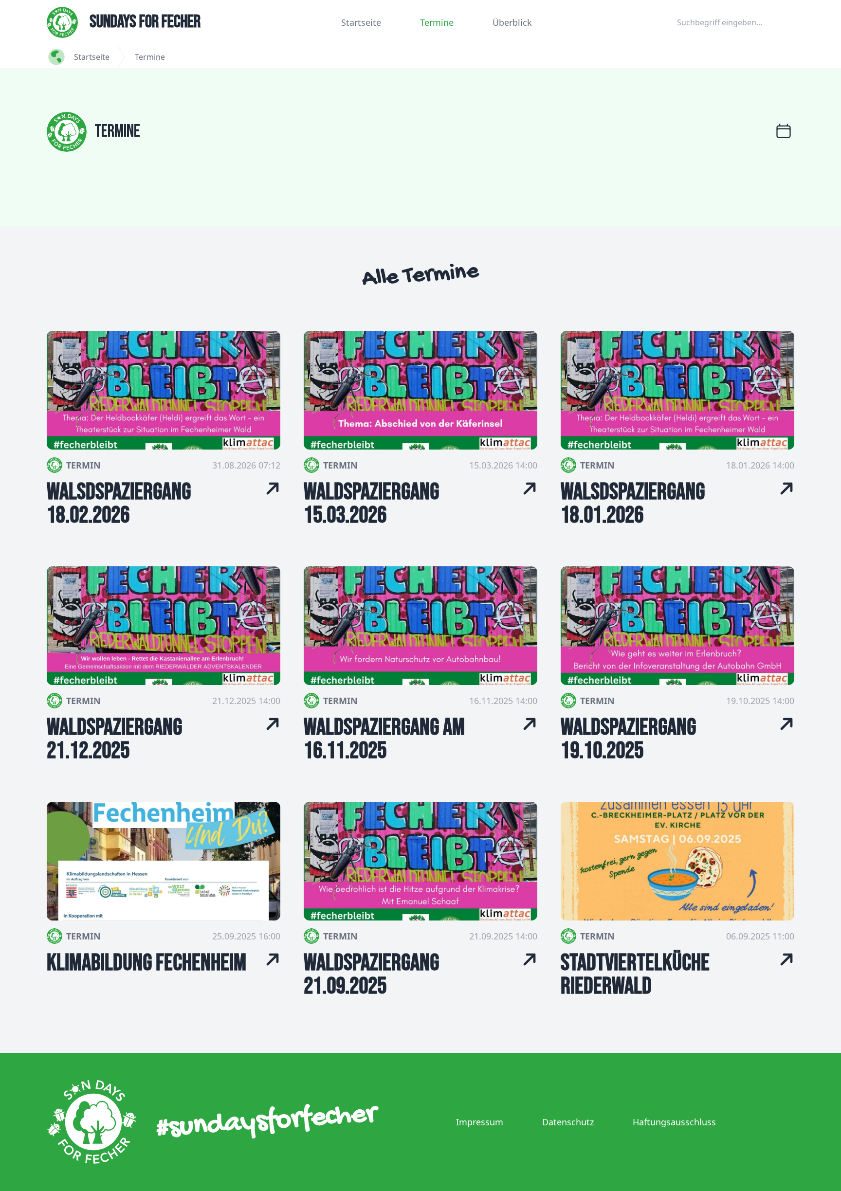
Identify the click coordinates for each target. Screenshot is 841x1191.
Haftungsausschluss (674, 1122)
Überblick (512, 22)
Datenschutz (568, 1122)
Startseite (361, 22)
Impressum (479, 1122)
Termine (437, 22)
